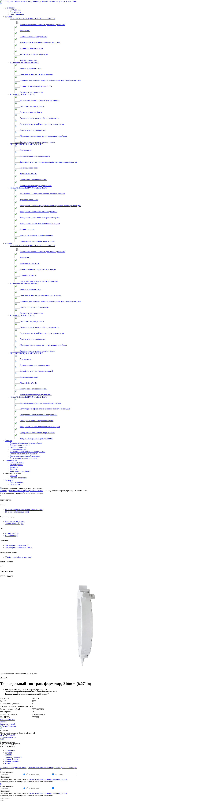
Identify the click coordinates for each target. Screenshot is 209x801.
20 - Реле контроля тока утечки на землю (24, 510)
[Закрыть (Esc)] (8, 798)
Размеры (3, 722)
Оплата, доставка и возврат (65, 768)
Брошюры (14, 467)
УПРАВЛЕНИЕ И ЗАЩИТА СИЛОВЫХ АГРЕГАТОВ (32, 19)
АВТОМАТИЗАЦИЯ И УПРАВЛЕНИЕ (26, 144)
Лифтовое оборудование (20, 445)
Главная (3, 491)
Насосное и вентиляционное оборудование (27, 452)
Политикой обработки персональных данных (48, 779)
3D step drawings (11, 536)
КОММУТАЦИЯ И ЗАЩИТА (22, 94)
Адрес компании (16, 482)
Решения (8, 441)
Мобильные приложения (20, 471)
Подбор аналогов (17, 462)
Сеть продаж (15, 484)
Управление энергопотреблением (23, 454)
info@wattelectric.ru (8, 737)
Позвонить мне (24, 1)
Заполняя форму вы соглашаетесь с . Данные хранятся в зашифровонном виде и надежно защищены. (33, 780)
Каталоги (13, 469)
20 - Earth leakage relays (17, 512)
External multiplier (14, 524)
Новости (13, 476)
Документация (11, 460)
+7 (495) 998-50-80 (10, 1)
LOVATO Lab (15, 10)
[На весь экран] (3, 798)
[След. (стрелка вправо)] (3, 800)
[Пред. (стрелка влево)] (1, 800)
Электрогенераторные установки (23, 458)
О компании (10, 8)
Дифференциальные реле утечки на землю (25, 491)
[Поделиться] (6, 798)
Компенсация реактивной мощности (25, 456)
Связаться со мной (7, 724)
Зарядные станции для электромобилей (26, 443)
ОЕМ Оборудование (18, 447)
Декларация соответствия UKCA (18, 547)
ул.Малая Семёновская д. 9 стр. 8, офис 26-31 (54, 1)
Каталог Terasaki (11, 759)
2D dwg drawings (12, 533)
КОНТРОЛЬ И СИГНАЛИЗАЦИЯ (24, 62)
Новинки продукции (18, 478)
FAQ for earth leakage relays (18, 557)
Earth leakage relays (15, 522)
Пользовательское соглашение (40, 768)
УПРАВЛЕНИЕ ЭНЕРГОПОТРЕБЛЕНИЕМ (28, 188)
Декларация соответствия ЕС (17, 545)
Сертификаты (15, 12)
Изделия (8, 17)
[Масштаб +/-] (1, 798)
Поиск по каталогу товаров (11, 493)
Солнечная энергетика (19, 449)
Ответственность (17, 14)
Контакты (9, 480)
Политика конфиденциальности (13, 768)
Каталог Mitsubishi (12, 761)
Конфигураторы (16, 465)
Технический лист (7, 720)
